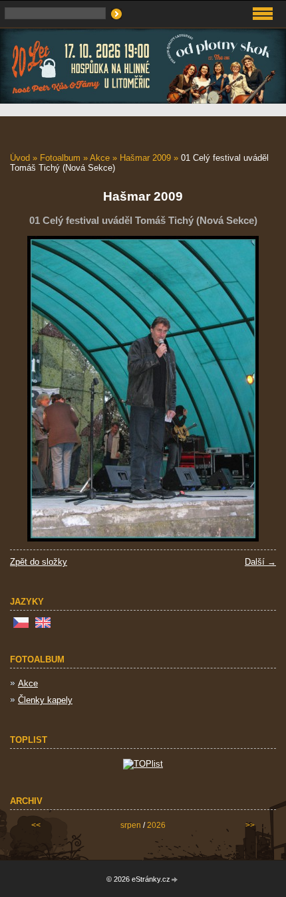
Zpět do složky (38, 562)
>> (250, 825)
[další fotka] (254, 389)
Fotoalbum (60, 158)
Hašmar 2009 (145, 158)
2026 (156, 825)
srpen (130, 825)
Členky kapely (45, 700)
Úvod (20, 158)
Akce (100, 158)
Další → (260, 562)
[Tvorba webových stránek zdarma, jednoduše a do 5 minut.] (175, 880)
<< (36, 825)
